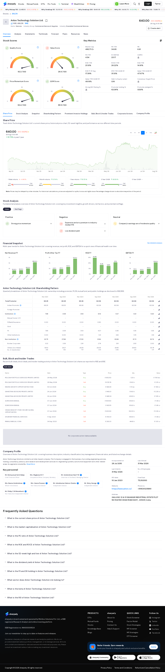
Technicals (43, 34)
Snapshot (36, 113)
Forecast (55, 34)
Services (19, 26)
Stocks (90, 625)
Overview (7, 34)
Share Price (7, 113)
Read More (31, 464)
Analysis (17, 34)
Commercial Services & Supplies (46, 26)
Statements (30, 34)
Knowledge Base (94, 629)
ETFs (90, 618)
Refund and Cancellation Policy (147, 668)
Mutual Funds (93, 621)
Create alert (155, 28)
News (86, 34)
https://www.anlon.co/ (122, 489)
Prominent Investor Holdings (76, 113)
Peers (65, 34)
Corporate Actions (125, 113)
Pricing (110, 621)
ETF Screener (132, 636)
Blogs (90, 633)
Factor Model (132, 621)
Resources (75, 34)
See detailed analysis (154, 243)
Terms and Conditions (123, 668)
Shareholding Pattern (52, 113)
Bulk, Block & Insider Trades (103, 113)
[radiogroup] (143, 133)
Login (148, 4)
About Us (111, 618)
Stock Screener (133, 618)
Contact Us (112, 625)
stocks (6, 14)
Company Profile (143, 113)
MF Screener (132, 629)
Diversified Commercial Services (77, 26)
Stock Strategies (134, 625)
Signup (157, 4)
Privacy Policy (106, 668)
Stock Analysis (22, 113)
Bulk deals (8, 367)
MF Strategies (132, 633)
